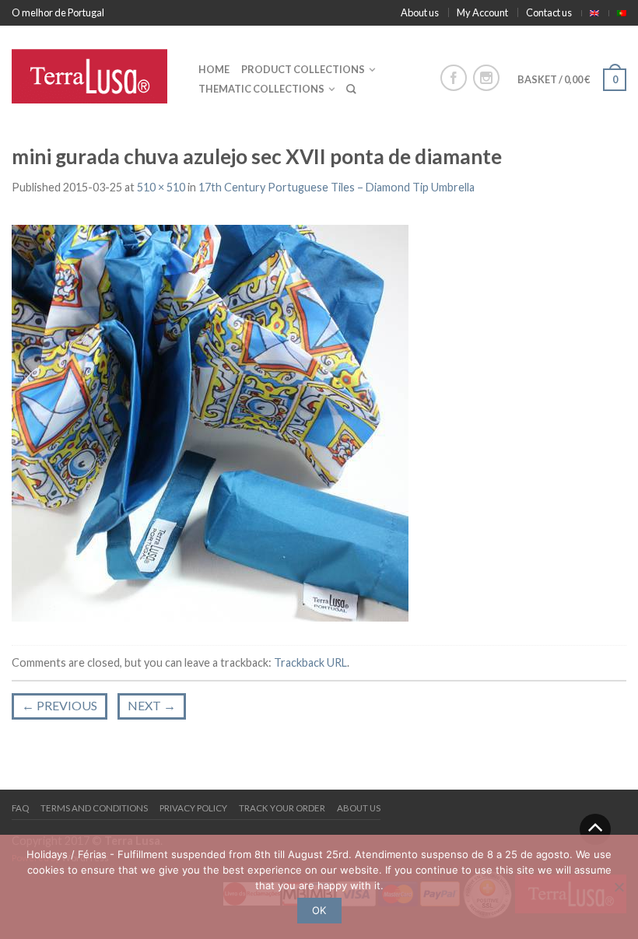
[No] (618, 887)
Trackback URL (310, 662)
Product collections (303, 69)
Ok (319, 910)
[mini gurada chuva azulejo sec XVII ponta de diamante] (210, 421)
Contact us (549, 12)
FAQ (20, 808)
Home (214, 69)
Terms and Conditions (94, 808)
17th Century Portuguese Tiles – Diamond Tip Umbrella (336, 187)
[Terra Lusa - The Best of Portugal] (93, 72)
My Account (482, 12)
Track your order (282, 808)
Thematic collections (261, 88)
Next (152, 705)
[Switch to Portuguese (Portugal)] (621, 13)
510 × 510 (161, 187)
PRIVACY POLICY (193, 808)
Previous (59, 705)
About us (420, 12)
